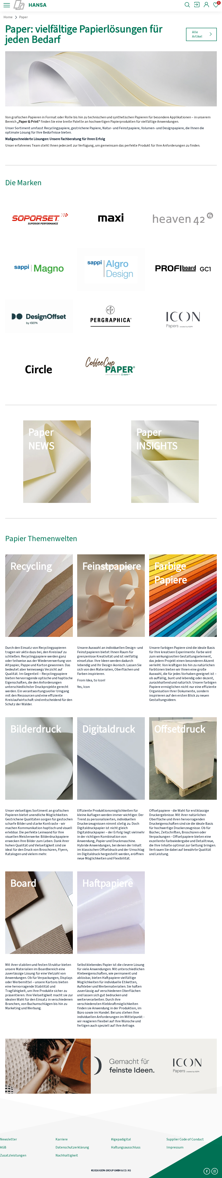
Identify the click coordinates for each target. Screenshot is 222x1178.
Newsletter (8, 1139)
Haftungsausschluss (125, 1147)
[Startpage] (48, 5)
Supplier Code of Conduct (185, 1139)
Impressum (174, 1147)
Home (8, 17)
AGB (3, 1147)
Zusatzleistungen (13, 1155)
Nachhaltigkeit (67, 1155)
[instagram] (214, 1171)
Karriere (62, 1139)
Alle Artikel (197, 34)
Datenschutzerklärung (72, 1147)
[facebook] (207, 1171)
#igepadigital (121, 1139)
